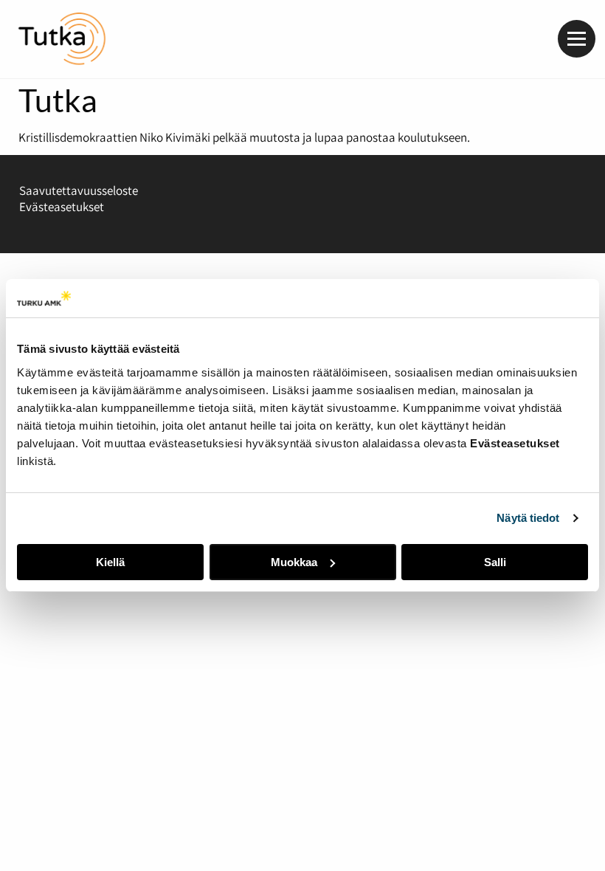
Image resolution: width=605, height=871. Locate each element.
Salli (495, 562)
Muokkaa (294, 562)
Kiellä (110, 562)
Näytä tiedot (528, 518)
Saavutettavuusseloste (78, 190)
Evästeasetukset (61, 207)
